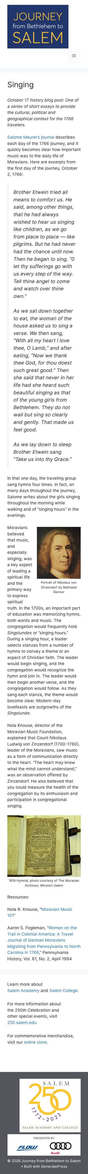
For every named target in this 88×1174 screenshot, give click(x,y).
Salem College (63, 990)
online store (35, 1042)
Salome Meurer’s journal (30, 137)
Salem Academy (23, 990)
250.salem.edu (22, 1022)
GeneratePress (54, 1166)
